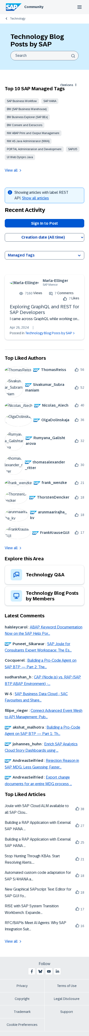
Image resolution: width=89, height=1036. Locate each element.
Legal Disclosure (67, 999)
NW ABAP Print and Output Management (33, 133)
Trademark (22, 1012)
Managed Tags (21, 255)
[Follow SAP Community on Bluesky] (40, 971)
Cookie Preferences (22, 1025)
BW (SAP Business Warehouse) (27, 109)
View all (11, 170)
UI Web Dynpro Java (20, 157)
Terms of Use (67, 986)
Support (66, 1012)
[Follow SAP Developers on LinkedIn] (57, 971)
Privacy (22, 986)
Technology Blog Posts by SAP (48, 333)
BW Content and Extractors (24, 125)
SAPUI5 (72, 149)
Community (33, 7)
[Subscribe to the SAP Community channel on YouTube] (49, 971)
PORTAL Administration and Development (34, 149)
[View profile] (24, 283)
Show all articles (35, 198)
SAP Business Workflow (22, 101)
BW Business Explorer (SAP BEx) (27, 117)
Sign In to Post (44, 223)
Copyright (22, 999)
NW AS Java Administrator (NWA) (28, 141)
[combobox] (44, 55)
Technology (17, 18)
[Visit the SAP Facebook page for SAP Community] (32, 971)
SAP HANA (49, 101)
